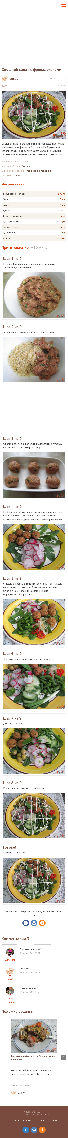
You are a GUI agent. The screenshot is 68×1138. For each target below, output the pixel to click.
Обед (17, 175)
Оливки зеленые (11, 227)
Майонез (7, 238)
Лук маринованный (12, 221)
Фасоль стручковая (12, 215)
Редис (6, 199)
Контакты (42, 1120)
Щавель (6, 210)
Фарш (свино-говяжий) (38, 170)
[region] (34, 408)
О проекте (14, 1120)
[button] (63, 4)
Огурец (6, 204)
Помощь (54, 1120)
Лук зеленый (9, 232)
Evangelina (10, 959)
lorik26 (10, 979)
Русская (26, 166)
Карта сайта (28, 1120)
